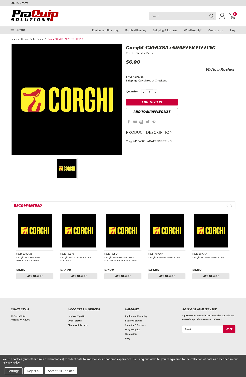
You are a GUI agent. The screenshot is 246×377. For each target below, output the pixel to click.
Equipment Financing (105, 30)
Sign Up (81, 316)
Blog (232, 30)
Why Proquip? (193, 30)
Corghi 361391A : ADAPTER (208, 257)
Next (231, 205)
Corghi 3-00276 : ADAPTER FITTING (75, 259)
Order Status (75, 320)
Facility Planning (135, 30)
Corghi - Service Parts (139, 53)
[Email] (135, 122)
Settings (13, 371)
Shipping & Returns (165, 30)
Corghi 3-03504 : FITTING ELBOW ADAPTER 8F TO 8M (120, 259)
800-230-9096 (19, 2)
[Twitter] (148, 122)
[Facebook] (128, 122)
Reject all (33, 371)
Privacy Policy (11, 362)
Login (71, 316)
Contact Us (215, 30)
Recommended (28, 205)
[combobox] (182, 16)
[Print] (141, 122)
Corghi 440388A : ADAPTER (164, 257)
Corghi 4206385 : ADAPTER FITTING (65, 39)
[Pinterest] (154, 122)
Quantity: (132, 91)
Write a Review (220, 69)
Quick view (35, 230)
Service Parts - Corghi (32, 39)
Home (14, 39)
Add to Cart (35, 276)
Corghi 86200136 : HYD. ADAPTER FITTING (29, 259)
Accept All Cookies (61, 371)
